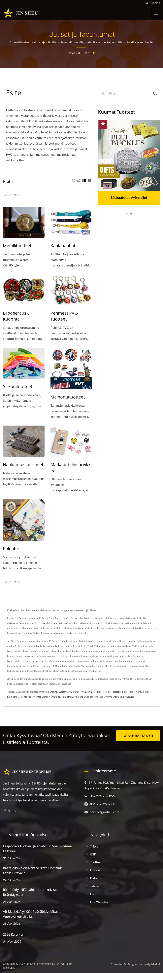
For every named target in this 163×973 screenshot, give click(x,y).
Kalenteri (11, 548)
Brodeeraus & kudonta (16, 316)
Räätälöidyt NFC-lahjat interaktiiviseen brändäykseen (31, 892)
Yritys (94, 846)
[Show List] (89, 180)
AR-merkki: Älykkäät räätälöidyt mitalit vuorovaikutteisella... (31, 914)
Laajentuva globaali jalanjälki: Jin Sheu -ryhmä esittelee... (37, 848)
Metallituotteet (17, 245)
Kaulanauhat (62, 245)
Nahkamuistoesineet (23, 464)
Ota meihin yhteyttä (123, 697)
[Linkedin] (14, 811)
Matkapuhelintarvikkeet (70, 467)
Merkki (131, 692)
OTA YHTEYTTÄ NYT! (138, 735)
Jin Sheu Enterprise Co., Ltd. (43, 964)
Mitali (99, 692)
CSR (93, 854)
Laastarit (62, 692)
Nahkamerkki (142, 692)
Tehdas (95, 886)
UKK (93, 894)
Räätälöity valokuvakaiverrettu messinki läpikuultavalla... (32, 870)
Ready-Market (151, 964)
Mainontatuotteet (67, 397)
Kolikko (107, 692)
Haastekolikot (119, 692)
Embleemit (12, 697)
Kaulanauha (51, 692)
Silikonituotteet (17, 386)
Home (71, 53)
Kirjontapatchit (40, 697)
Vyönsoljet (25, 697)
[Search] (155, 93)
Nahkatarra (54, 697)
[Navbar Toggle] (156, 13)
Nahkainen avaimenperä (74, 697)
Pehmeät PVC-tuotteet (64, 316)
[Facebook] (5, 811)
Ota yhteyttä (99, 902)
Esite (92, 53)
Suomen (155, 3)
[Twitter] (9, 811)
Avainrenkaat (87, 692)
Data (93, 878)
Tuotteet (96, 862)
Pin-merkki (74, 692)
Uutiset (82, 53)
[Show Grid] (84, 180)
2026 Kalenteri (13, 934)
